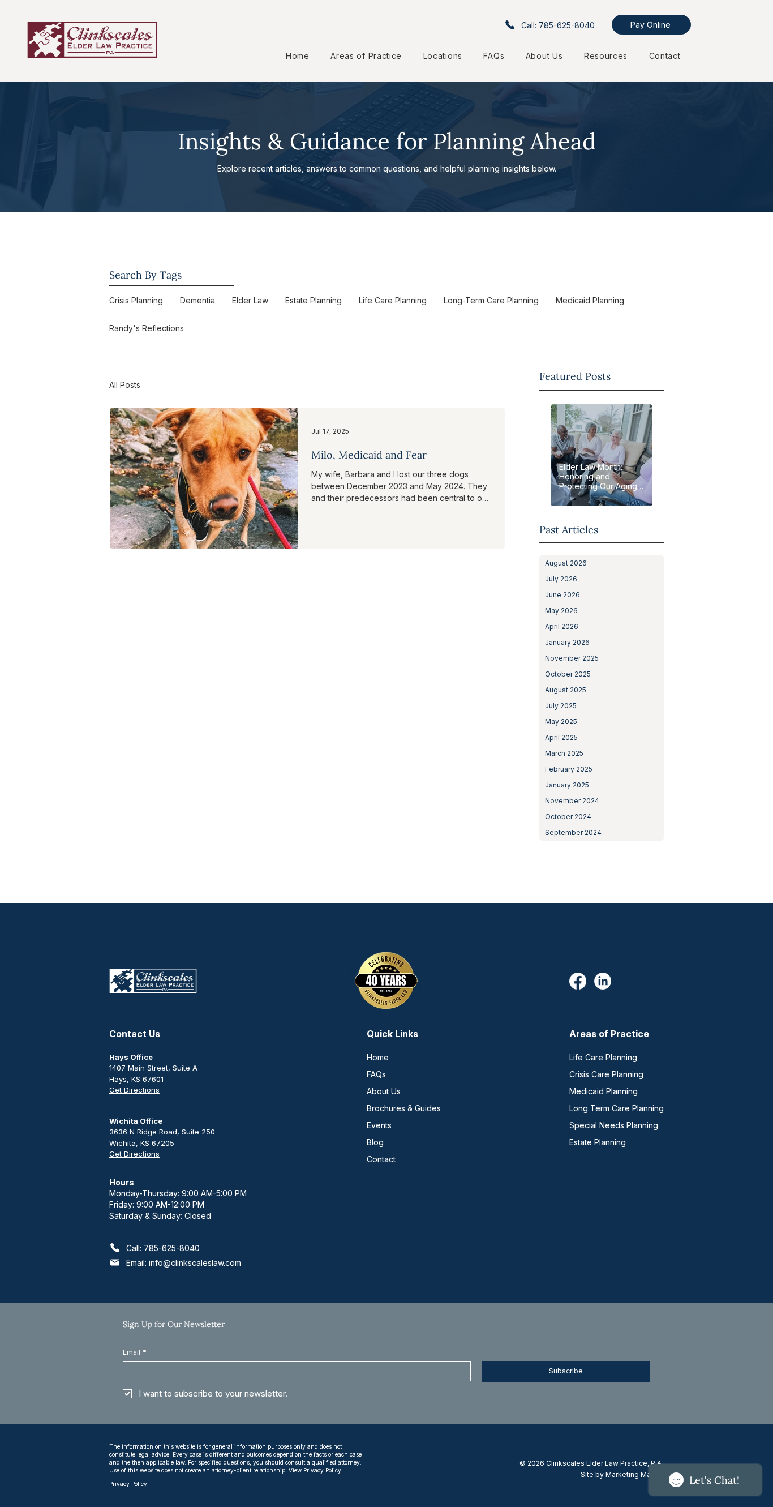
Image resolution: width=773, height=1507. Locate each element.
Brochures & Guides (404, 1108)
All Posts (124, 384)
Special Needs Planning (613, 1125)
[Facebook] (577, 981)
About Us (384, 1091)
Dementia (197, 300)
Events (379, 1125)
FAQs (376, 1074)
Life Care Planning (393, 300)
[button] (443, 55)
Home (378, 1057)
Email (135, 1352)
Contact (381, 1159)
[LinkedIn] (602, 981)
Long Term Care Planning (616, 1108)
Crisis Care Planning (606, 1074)
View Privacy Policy (315, 1470)
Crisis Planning (136, 300)
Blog (375, 1142)
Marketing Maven (634, 1474)
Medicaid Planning (590, 300)
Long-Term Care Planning (491, 300)
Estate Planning (313, 300)
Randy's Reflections (146, 328)
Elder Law (250, 300)
